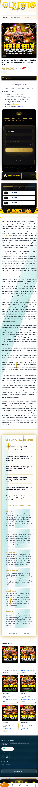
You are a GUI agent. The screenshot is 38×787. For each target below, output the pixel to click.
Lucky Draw (8, 188)
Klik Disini (20, 106)
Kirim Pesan (8, 749)
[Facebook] (2, 757)
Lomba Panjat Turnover (19, 188)
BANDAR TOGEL (6, 768)
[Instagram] (6, 757)
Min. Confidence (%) (12, 141)
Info (33, 176)
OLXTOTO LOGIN (16, 17)
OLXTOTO (5, 17)
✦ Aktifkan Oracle (19, 150)
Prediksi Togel (30, 188)
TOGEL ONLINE (28, 17)
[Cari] (3, 13)
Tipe (6, 134)
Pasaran (7, 128)
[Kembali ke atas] (35, 775)
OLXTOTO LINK (29, 21)
